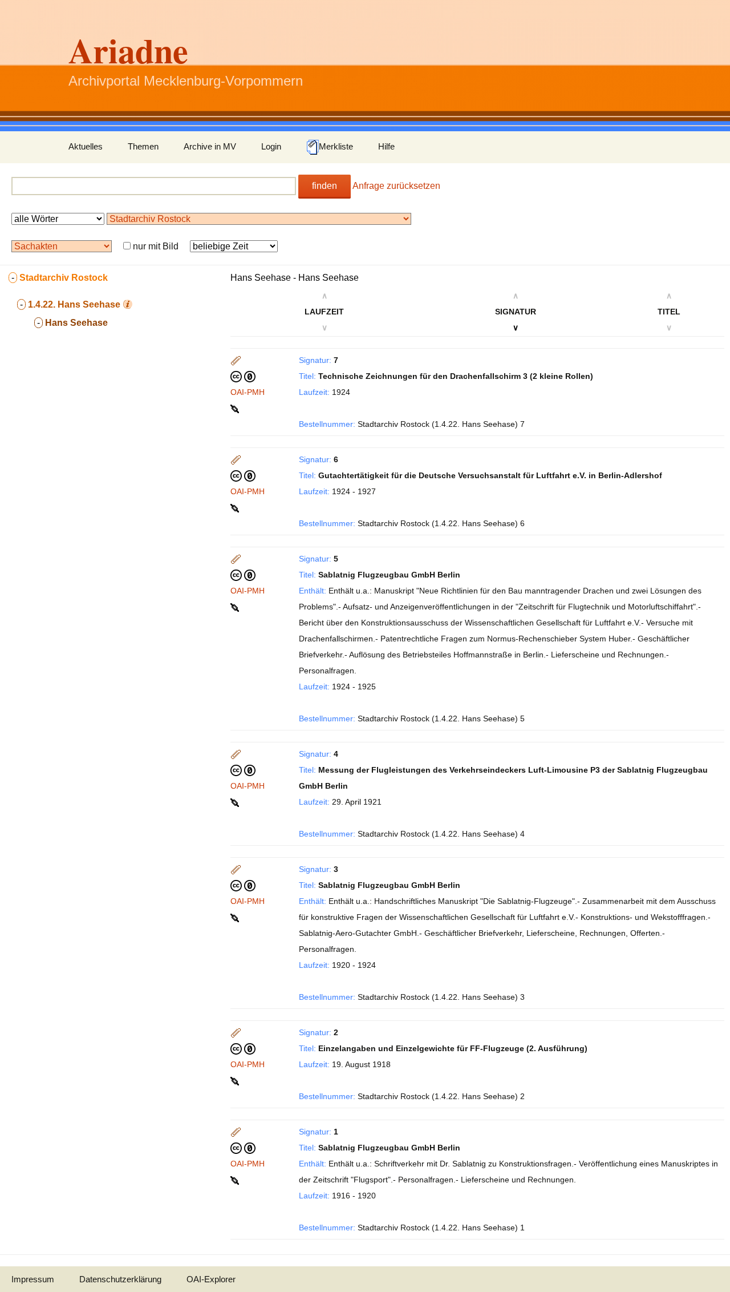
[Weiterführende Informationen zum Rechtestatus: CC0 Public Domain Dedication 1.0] (243, 376)
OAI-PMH (247, 392)
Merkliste (336, 146)
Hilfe (386, 146)
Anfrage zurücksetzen (396, 186)
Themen (143, 146)
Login (271, 146)
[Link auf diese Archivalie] (235, 408)
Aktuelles (85, 146)
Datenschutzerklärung (120, 1279)
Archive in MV (210, 146)
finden (324, 186)
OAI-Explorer (211, 1279)
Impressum (32, 1279)
